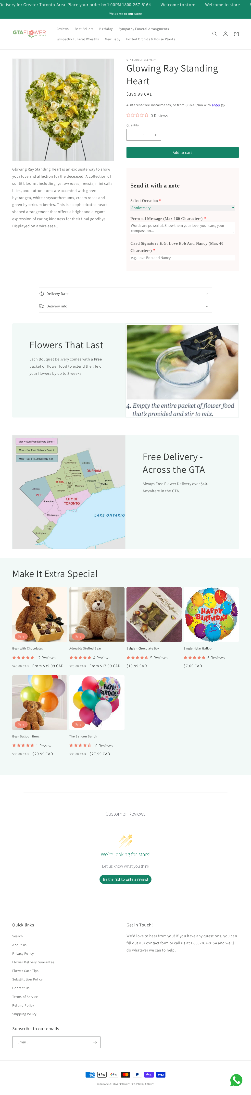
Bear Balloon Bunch (26, 736)
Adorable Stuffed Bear (85, 648)
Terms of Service (25, 996)
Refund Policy (23, 1005)
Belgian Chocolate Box (143, 648)
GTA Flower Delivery (118, 1083)
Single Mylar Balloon (198, 648)
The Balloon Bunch (83, 736)
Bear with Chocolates (27, 648)
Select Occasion (144, 201)
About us (19, 945)
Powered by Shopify (142, 1083)
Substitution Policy (27, 979)
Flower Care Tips (25, 970)
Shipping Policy (24, 1014)
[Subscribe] (94, 1042)
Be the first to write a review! (125, 879)
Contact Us (21, 988)
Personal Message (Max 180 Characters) (166, 218)
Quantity (132, 125)
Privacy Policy (23, 953)
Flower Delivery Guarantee (33, 962)
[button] (214, 34)
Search (17, 936)
